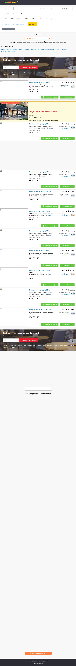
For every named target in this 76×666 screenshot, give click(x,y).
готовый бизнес (5, 51)
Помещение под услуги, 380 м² (39, 250)
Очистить (6, 24)
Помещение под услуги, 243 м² (39, 82)
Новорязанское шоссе (47, 85)
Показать (32, 24)
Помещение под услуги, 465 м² (39, 124)
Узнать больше (67, 97)
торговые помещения (30, 49)
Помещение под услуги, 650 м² (39, 211)
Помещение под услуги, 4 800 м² (40, 191)
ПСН (58, 49)
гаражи (21, 49)
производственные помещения (46, 49)
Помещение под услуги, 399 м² (39, 172)
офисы (3, 49)
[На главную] (13, 2)
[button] (26, 89)
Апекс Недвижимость (64, 85)
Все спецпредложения (38, 653)
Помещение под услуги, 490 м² (39, 231)
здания (9, 49)
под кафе (64, 49)
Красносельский (36, 85)
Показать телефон (51, 97)
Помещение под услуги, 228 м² (39, 290)
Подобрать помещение (29, 67)
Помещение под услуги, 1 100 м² (40, 309)
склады (15, 49)
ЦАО (30, 85)
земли (13, 51)
